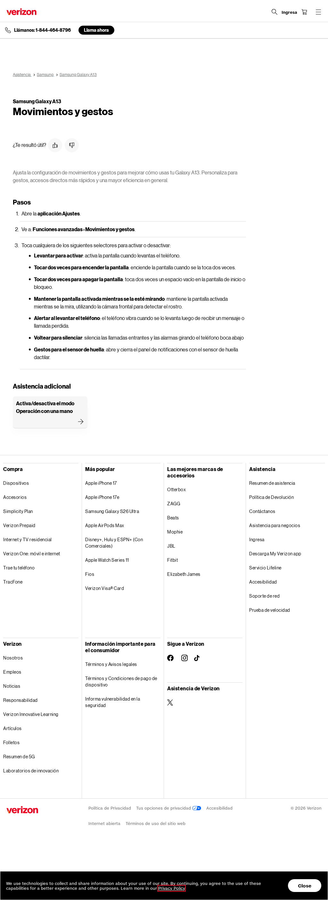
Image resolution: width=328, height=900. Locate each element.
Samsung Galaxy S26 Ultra (112, 511)
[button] (55, 145)
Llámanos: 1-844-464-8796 (42, 30)
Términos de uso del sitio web (155, 823)
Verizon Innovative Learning (31, 714)
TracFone (12, 582)
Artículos (12, 728)
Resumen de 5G (19, 756)
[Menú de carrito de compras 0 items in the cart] (304, 12)
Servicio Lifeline (265, 567)
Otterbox (176, 489)
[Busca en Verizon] (274, 12)
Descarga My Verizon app (275, 553)
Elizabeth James (184, 574)
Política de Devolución (271, 497)
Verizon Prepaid (19, 525)
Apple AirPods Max (104, 525)
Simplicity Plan (18, 511)
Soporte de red (264, 596)
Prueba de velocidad (269, 610)
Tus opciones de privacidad (164, 808)
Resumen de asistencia (272, 483)
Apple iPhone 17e (102, 497)
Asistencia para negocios (274, 525)
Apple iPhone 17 (101, 483)
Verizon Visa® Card (104, 588)
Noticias (11, 686)
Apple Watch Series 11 (107, 560)
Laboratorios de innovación (31, 770)
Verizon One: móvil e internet (31, 553)
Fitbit (172, 560)
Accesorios (15, 497)
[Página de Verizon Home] (21, 11)
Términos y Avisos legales (111, 664)
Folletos (11, 742)
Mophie (175, 531)
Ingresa (257, 539)
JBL (171, 546)
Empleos (12, 672)
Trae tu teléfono (19, 567)
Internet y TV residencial (27, 539)
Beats (173, 517)
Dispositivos (16, 483)
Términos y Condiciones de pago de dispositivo (121, 681)
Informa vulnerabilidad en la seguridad (112, 702)
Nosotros (13, 657)
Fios (89, 574)
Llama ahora (96, 30)
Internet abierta (104, 823)
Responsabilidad (20, 700)
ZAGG (173, 503)
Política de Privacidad (109, 808)
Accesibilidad (263, 582)
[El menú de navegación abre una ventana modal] (318, 12)
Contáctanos (262, 511)
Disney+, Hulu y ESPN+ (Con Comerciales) (114, 543)
